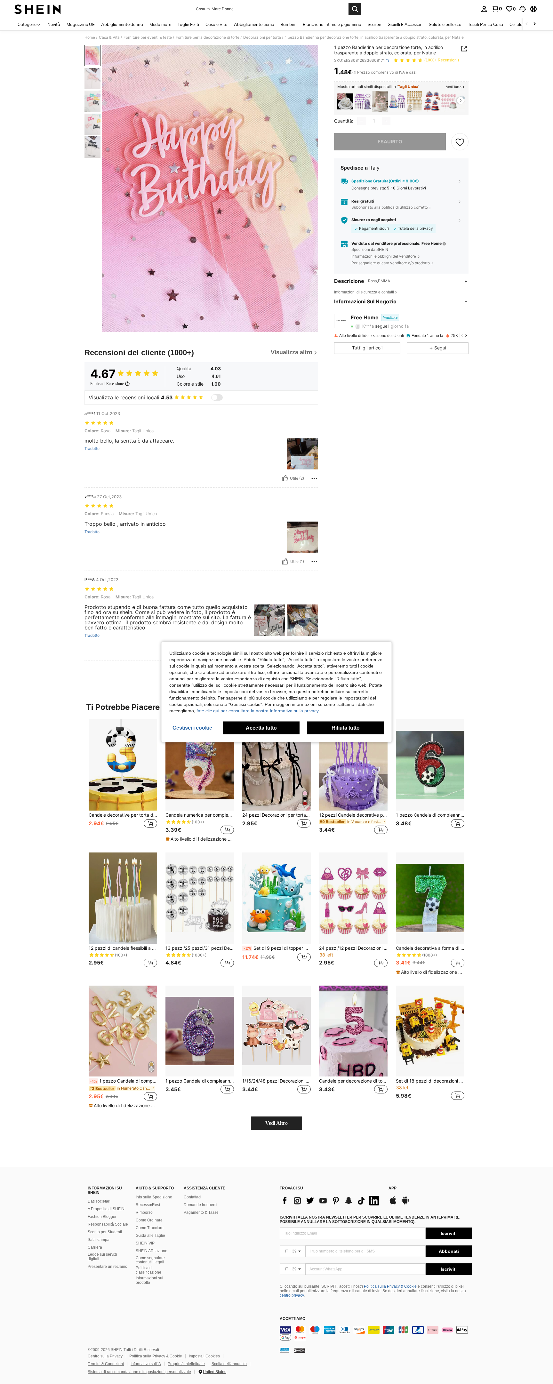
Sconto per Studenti (105, 1232)
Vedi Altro (276, 1123)
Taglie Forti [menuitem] (188, 24)
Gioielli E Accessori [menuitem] (405, 24)
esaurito (390, 142)
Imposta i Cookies (204, 1356)
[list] (331, 1200)
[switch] (217, 397)
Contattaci (192, 1197)
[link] (496, 8)
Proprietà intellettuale (186, 1364)
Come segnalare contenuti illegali (150, 1260)
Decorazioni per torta (262, 37)
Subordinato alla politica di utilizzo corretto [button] (389, 207)
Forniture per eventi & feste (148, 37)
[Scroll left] (527, 24)
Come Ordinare (149, 1220)
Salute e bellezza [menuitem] (445, 24)
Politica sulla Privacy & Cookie (390, 1286)
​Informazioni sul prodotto (149, 1280)
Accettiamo (292, 1319)
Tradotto (92, 448)
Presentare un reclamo (107, 1266)
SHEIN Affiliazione (151, 1251)
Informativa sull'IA (146, 1364)
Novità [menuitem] (53, 24)
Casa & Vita (109, 37)
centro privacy (292, 1295)
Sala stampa (98, 1239)
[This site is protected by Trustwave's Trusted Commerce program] (284, 1350)
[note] (199, 839)
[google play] (405, 1203)
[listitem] (345, 101)
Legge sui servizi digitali (102, 1256)
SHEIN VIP (145, 1243)
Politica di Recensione (107, 383)
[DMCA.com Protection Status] (299, 1350)
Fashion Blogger (102, 1216)
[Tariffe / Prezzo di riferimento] (354, 72)
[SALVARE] (460, 141)
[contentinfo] (376, 1333)
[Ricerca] (355, 9)
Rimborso (144, 1212)
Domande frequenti (200, 1205)
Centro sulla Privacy (105, 1356)
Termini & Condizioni (106, 1364)
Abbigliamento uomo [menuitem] (254, 24)
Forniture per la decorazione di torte (207, 37)
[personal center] (484, 9)
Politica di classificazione (148, 1270)
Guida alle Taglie (150, 1235)
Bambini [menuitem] (288, 24)
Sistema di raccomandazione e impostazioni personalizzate (139, 1372)
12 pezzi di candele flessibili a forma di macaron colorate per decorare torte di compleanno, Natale (123, 948)
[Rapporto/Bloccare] (314, 478)
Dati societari (99, 1201)
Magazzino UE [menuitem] (81, 24)
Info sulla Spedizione (154, 1197)
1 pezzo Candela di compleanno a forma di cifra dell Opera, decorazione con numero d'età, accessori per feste (123, 1081)
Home (89, 37)
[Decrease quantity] (361, 121)
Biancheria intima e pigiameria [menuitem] (332, 24)
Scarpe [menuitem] (374, 24)
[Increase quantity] (386, 121)
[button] (522, 9)
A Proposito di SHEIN (106, 1209)
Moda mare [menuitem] (160, 24)
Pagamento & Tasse (201, 1212)
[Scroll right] (534, 24)
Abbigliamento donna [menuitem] (122, 24)
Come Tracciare (150, 1228)
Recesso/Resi (148, 1205)
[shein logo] (37, 9)
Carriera (95, 1247)
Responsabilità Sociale (108, 1224)
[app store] (393, 1203)
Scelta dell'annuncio (229, 1364)
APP (393, 1188)
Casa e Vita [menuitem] (216, 24)
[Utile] (285, 478)
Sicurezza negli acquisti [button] (373, 220)
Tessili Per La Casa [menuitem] (485, 24)
